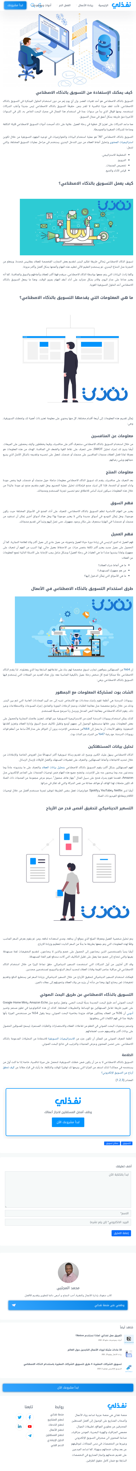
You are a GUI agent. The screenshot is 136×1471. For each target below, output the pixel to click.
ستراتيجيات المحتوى (121, 142)
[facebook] (29, 1417)
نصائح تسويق (112, 1143)
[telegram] (29, 1435)
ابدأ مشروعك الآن (68, 1122)
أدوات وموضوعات (41, 5)
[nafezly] (121, 5)
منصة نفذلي (57, 1414)
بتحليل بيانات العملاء (53, 767)
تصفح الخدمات (56, 1424)
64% (127, 669)
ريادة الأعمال (85, 5)
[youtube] (29, 1426)
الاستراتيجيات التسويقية (61, 1038)
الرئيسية (103, 5)
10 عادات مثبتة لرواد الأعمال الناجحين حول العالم (95, 1350)
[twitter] (19, 1417)
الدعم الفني (57, 1445)
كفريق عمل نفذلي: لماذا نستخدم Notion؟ (98, 1335)
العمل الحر (64, 5)
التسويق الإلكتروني (115, 1368)
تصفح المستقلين (55, 1435)
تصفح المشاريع (56, 1419)
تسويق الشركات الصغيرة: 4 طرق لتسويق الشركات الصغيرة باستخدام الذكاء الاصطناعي (73, 1364)
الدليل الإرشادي (55, 1440)
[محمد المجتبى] (68, 1272)
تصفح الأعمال (56, 1430)
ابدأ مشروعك (15, 5)
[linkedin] (19, 1426)
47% (101, 734)
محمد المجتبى (68, 1288)
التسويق (127, 1143)
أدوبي (130, 1013)
